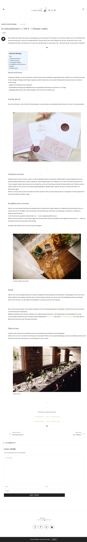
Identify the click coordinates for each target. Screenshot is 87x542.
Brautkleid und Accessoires (18, 64)
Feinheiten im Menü (15, 62)
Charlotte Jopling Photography (21, 281)
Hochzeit (3, 24)
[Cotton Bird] (43, 9)
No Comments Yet (11, 443)
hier (37, 216)
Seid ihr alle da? (14, 60)
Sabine (4, 33)
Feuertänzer (50, 316)
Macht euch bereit (15, 58)
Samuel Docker (17, 393)
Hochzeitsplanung (11, 24)
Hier (79, 218)
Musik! (12, 66)
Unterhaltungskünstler (67, 316)
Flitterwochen (14, 68)
